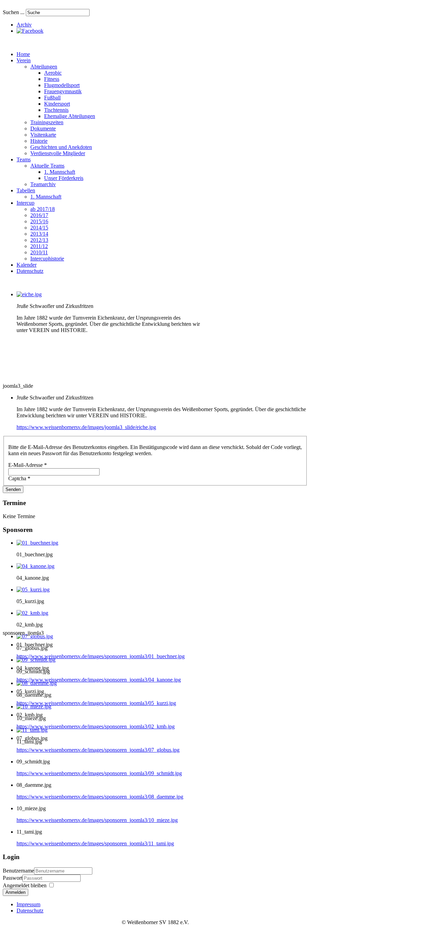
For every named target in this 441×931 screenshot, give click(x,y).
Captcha (19, 478)
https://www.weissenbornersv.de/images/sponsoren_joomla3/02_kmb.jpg (96, 726)
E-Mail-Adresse (27, 465)
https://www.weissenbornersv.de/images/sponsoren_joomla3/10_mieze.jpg (97, 820)
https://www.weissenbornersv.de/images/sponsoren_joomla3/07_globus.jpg (98, 750)
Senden (13, 489)
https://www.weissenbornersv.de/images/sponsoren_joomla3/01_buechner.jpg (101, 656)
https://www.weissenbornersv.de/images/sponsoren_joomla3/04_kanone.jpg (99, 680)
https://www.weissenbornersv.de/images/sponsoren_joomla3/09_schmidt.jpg (99, 773)
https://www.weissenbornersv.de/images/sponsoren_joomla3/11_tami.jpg (95, 843)
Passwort (12, 878)
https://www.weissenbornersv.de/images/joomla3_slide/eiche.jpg (86, 427)
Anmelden (15, 892)
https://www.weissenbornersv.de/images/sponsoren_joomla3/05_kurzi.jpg (96, 703)
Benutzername (18, 871)
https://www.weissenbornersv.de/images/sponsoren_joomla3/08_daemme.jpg (100, 797)
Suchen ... (13, 12)
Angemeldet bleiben (25, 885)
